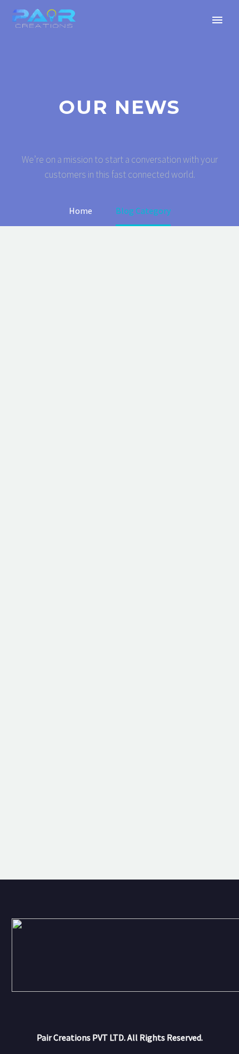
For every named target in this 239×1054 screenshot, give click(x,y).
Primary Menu (217, 20)
